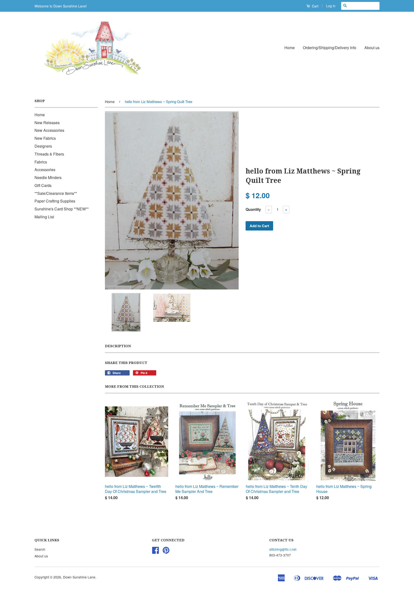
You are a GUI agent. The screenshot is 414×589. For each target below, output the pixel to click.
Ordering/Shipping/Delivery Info (329, 47)
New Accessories (49, 130)
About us (372, 47)
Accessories (44, 169)
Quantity (253, 209)
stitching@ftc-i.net (282, 549)
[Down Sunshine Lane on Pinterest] (166, 551)
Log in (330, 5)
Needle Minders (48, 177)
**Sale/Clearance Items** (55, 193)
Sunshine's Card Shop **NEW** (61, 209)
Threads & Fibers (49, 154)
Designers (43, 146)
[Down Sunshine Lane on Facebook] (155, 551)
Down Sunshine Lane (79, 577)
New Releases (47, 122)
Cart (314, 6)
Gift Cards (43, 185)
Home (289, 47)
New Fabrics (45, 138)
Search (39, 549)
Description (118, 346)
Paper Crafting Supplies (54, 201)
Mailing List (44, 216)
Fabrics (40, 162)
